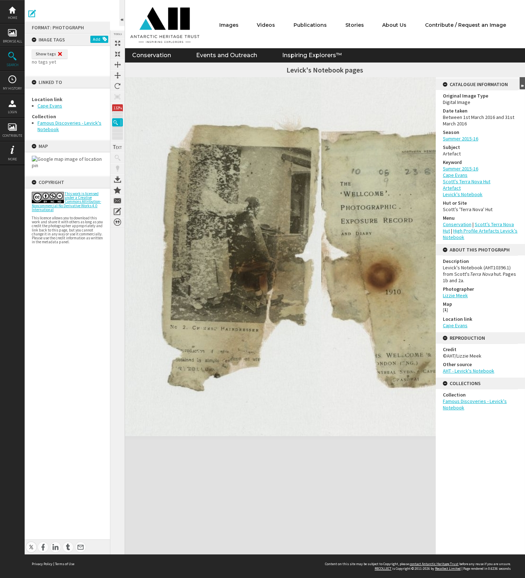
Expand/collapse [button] (522, 83)
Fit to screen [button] (117, 54)
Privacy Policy (42, 564)
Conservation (151, 55)
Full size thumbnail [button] (117, 43)
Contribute (12, 135)
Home (12, 17)
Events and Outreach (226, 55)
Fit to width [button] (117, 64)
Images (229, 25)
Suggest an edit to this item (32, 14)
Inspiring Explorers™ (312, 55)
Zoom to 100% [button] (117, 96)
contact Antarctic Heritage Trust (434, 564)
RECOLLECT (383, 568)
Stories (354, 25)
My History (12, 88)
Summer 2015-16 (460, 138)
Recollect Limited (448, 568)
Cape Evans (50, 106)
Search (12, 65)
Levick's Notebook (462, 194)
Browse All (12, 41)
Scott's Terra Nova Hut (466, 181)
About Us (394, 25)
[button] (117, 122)
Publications (310, 25)
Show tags (46, 53)
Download (117, 179)
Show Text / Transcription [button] (117, 147)
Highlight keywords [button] (117, 168)
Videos (266, 25)
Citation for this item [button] (117, 222)
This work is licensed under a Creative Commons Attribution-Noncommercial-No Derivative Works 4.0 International (66, 201)
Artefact (452, 188)
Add (96, 39)
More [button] (12, 159)
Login (12, 112)
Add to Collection (117, 190)
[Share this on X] (31, 543)
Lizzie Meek (455, 295)
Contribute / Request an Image (465, 25)
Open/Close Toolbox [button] (122, 13)
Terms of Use (64, 564)
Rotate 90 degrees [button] (117, 86)
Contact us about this (117, 200)
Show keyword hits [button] (117, 158)
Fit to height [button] (117, 75)
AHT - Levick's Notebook (468, 371)
